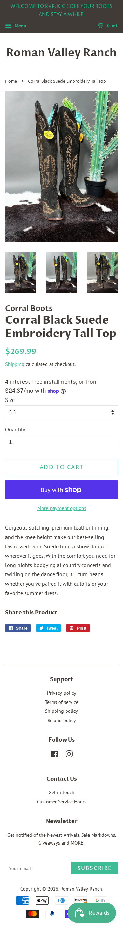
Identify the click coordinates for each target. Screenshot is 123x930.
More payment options (61, 508)
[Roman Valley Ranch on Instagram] (69, 755)
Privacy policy (61, 693)
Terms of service (61, 702)
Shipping (14, 364)
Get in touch (61, 792)
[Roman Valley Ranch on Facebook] (54, 755)
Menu (19, 26)
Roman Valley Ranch (61, 52)
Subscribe (94, 868)
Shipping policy (61, 711)
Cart (112, 26)
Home (11, 81)
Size (10, 399)
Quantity (15, 429)
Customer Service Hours (61, 802)
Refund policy (61, 720)
